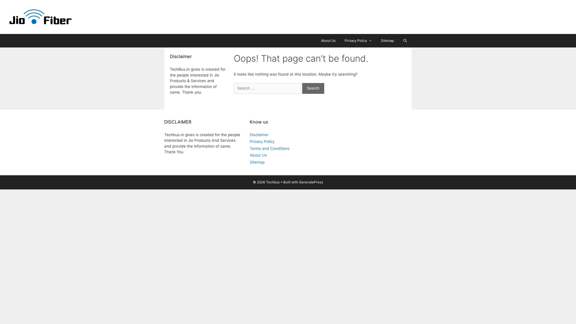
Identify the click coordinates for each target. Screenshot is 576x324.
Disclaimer (259, 135)
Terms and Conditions (270, 148)
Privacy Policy (356, 40)
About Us (328, 40)
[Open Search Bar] (405, 40)
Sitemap (387, 40)
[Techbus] (40, 16)
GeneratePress (311, 182)
